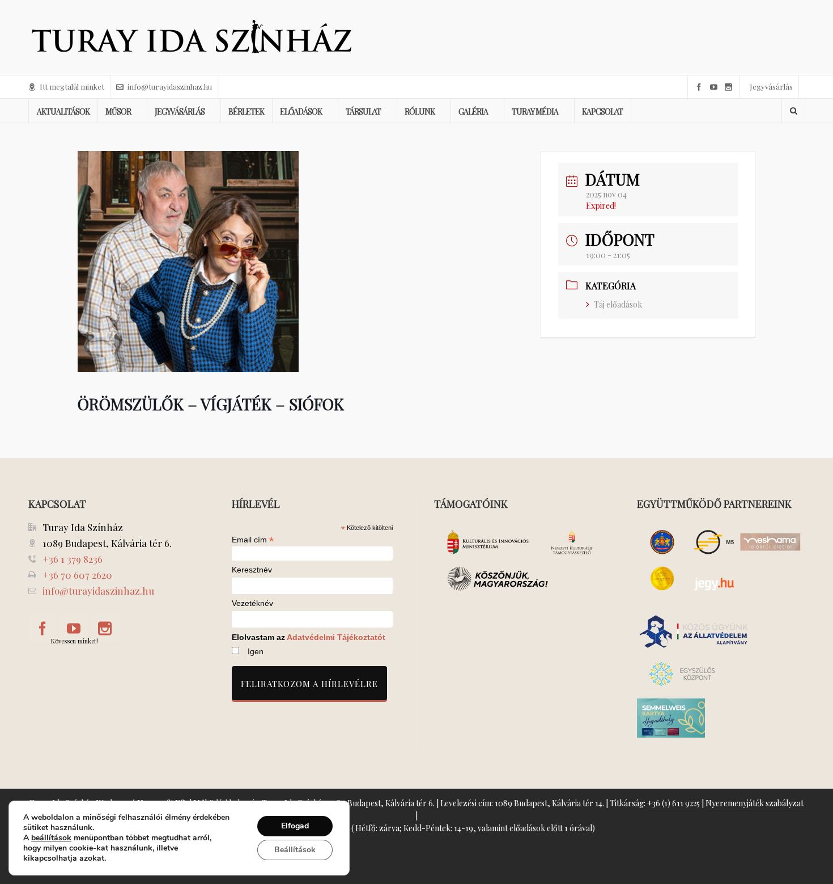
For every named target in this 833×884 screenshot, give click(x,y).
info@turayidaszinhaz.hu (170, 86)
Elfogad (295, 825)
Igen (256, 651)
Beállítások (295, 849)
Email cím (253, 539)
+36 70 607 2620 (77, 575)
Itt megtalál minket (72, 86)
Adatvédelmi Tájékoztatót (336, 637)
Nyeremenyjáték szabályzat (755, 803)
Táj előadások (618, 304)
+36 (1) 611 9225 (673, 803)
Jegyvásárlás (771, 86)
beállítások (51, 838)
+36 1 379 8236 (72, 559)
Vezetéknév (252, 603)
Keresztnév (252, 570)
